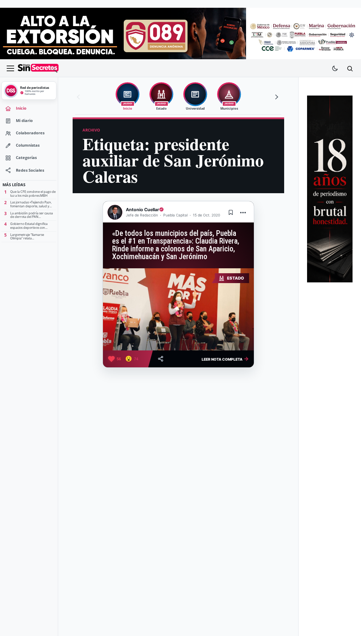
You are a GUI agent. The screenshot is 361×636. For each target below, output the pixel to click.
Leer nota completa (225, 358)
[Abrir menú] (10, 68)
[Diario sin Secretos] (38, 68)
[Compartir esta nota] (161, 358)
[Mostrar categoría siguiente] (275, 97)
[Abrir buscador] (350, 68)
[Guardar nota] (231, 212)
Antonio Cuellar (142, 209)
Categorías (26, 157)
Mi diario (24, 120)
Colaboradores (30, 132)
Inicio (21, 108)
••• (243, 212)
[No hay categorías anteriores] (79, 97)
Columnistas (27, 145)
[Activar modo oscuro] (335, 68)
